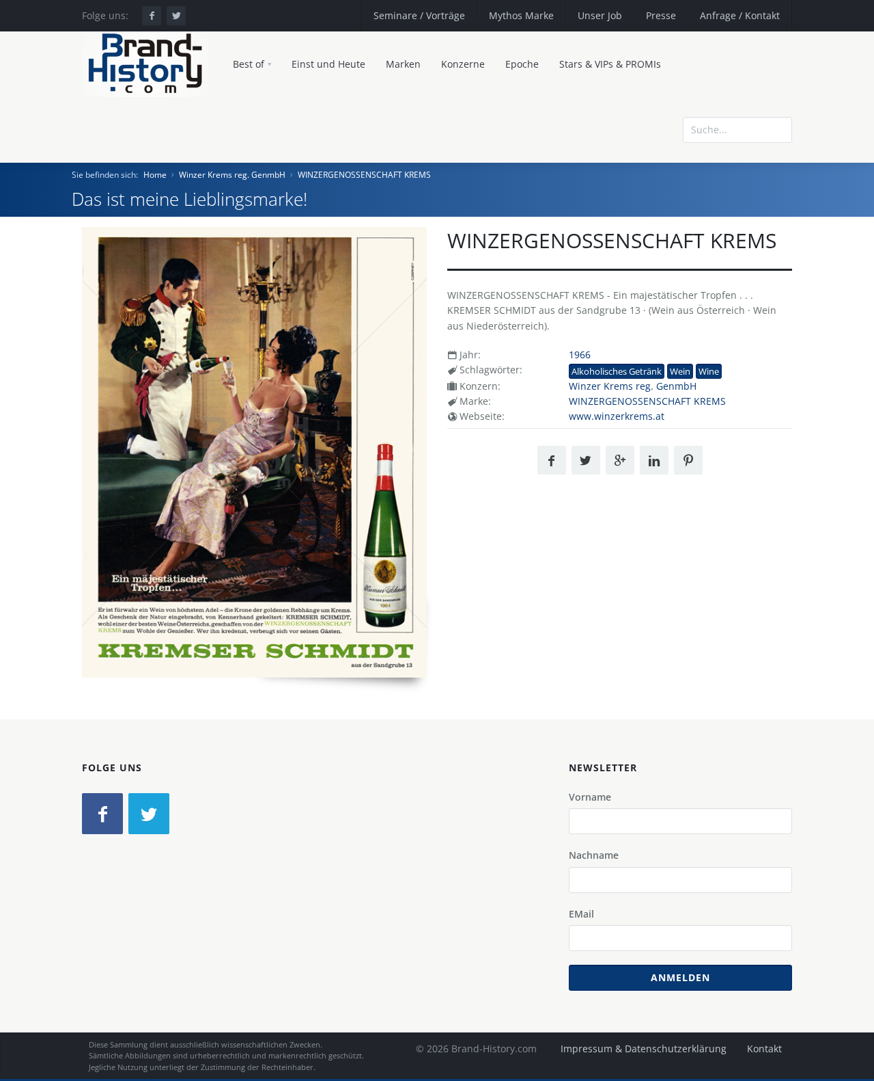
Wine (709, 371)
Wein (680, 371)
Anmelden (680, 977)
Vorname (590, 796)
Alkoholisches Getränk (617, 371)
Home (155, 175)
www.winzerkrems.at (616, 416)
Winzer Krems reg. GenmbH (232, 175)
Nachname (594, 855)
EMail (581, 913)
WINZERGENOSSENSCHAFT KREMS (364, 175)
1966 (580, 354)
